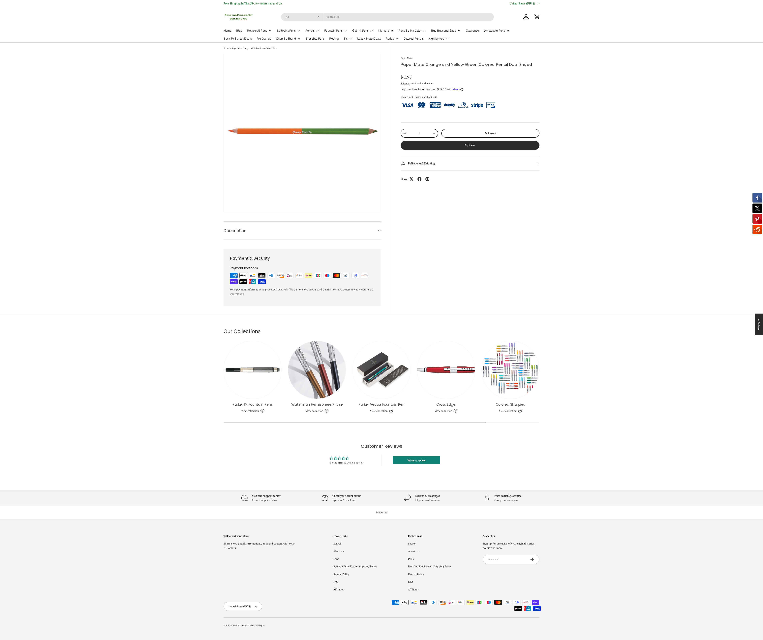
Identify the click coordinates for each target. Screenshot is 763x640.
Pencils (310, 31)
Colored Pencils (414, 39)
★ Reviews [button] (758, 324)
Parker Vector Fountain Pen (381, 404)
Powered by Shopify (256, 625)
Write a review (416, 460)
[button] (537, 16)
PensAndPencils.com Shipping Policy (355, 566)
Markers (383, 31)
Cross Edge (445, 404)
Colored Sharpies (510, 404)
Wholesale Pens (494, 31)
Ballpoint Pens (286, 31)
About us (338, 551)
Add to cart (490, 133)
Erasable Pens (315, 39)
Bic (346, 39)
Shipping (405, 83)
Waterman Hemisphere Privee (317, 404)
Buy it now (470, 145)
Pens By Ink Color (410, 31)
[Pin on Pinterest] (427, 179)
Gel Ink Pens (360, 31)
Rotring (334, 39)
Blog (239, 31)
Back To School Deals (238, 39)
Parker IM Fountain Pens (252, 404)
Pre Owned (264, 39)
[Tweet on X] (411, 179)
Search (337, 543)
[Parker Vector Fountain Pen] (381, 370)
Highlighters (436, 39)
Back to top (381, 512)
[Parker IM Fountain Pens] (252, 370)
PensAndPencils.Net (238, 625)
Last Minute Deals (369, 39)
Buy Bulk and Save (443, 31)
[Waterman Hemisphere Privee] (317, 370)
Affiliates (338, 589)
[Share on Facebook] (419, 179)
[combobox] (387, 17)
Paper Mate (406, 58)
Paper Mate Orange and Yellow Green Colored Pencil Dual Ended (254, 48)
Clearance (472, 31)
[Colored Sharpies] (510, 370)
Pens (336, 558)
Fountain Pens (333, 31)
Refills (390, 39)
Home (227, 31)
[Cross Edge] (446, 370)
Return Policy (341, 574)
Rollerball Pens (257, 31)
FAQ (335, 581)
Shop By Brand (286, 39)
